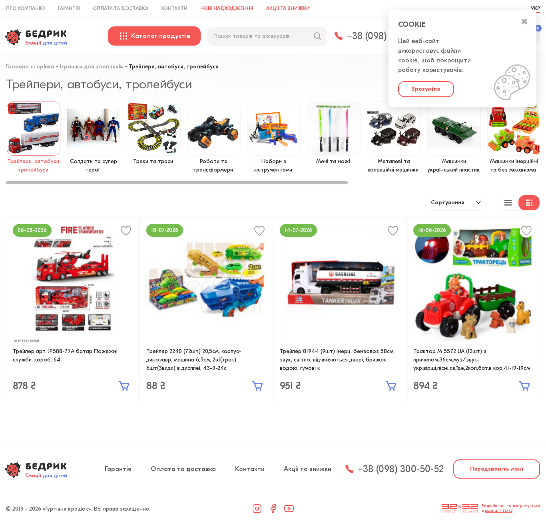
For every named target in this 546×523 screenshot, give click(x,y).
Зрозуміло (426, 89)
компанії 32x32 (498, 510)
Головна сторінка (30, 67)
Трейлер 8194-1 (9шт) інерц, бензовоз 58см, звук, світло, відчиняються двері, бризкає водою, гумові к (337, 359)
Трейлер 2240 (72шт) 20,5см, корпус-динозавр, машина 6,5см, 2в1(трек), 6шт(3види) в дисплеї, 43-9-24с (193, 359)
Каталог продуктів (160, 36)
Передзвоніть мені (496, 468)
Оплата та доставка (120, 8)
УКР (535, 8)
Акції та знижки (288, 8)
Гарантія (69, 8)
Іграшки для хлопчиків (91, 67)
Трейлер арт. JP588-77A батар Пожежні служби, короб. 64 (65, 355)
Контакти (174, 8)
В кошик (124, 385)
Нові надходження (226, 8)
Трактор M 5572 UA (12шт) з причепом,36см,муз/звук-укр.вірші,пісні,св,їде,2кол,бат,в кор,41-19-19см (471, 359)
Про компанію (25, 8)
